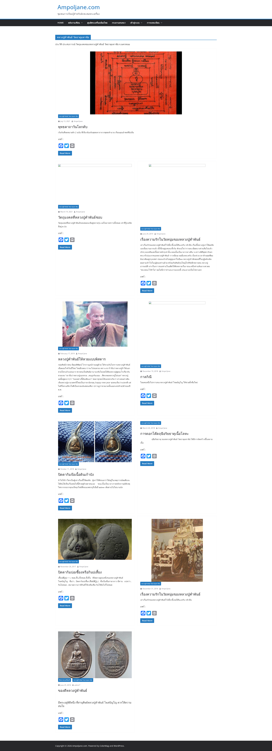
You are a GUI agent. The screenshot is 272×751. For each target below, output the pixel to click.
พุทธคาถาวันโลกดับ (72, 126)
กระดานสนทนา (119, 22)
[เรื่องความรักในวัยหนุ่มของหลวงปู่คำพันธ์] (177, 195)
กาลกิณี (146, 376)
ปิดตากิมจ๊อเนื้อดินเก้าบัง (76, 474)
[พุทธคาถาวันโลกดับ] (136, 82)
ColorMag (104, 745)
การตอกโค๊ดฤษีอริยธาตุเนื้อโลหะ (164, 433)
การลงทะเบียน (153, 22)
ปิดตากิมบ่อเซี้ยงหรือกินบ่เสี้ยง (80, 572)
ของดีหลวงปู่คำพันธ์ (72, 690)
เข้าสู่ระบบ (135, 22)
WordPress (119, 745)
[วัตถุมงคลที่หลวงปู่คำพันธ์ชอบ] (95, 184)
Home (61, 22)
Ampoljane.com (79, 7)
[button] (81, 23)
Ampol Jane (78, 121)
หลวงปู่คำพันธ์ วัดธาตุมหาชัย (68, 116)
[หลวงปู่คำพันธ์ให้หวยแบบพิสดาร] (95, 324)
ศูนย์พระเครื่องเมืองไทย (97, 22)
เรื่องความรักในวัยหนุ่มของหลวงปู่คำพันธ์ (170, 239)
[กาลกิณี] (177, 332)
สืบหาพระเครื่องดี (64, 680)
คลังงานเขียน (74, 22)
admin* (77, 685)
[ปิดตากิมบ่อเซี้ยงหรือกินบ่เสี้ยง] (95, 539)
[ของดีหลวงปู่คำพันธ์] (95, 654)
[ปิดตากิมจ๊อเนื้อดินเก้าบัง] (95, 441)
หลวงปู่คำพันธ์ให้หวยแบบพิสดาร (82, 359)
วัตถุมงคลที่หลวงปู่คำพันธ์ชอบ (80, 217)
